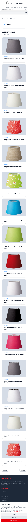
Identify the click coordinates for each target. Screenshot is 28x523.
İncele (14, 47)
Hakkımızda (13, 7)
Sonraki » (23, 470)
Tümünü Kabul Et (14, 520)
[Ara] (25, 9)
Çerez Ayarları (4, 500)
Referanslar (19, 7)
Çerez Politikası (4, 498)
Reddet (14, 517)
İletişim (25, 7)
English (7, 7)
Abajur (11, 18)
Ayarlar (14, 514)
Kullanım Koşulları (5, 496)
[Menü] (26, 13)
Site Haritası (3, 495)
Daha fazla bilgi (17, 511)
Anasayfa (6, 18)
